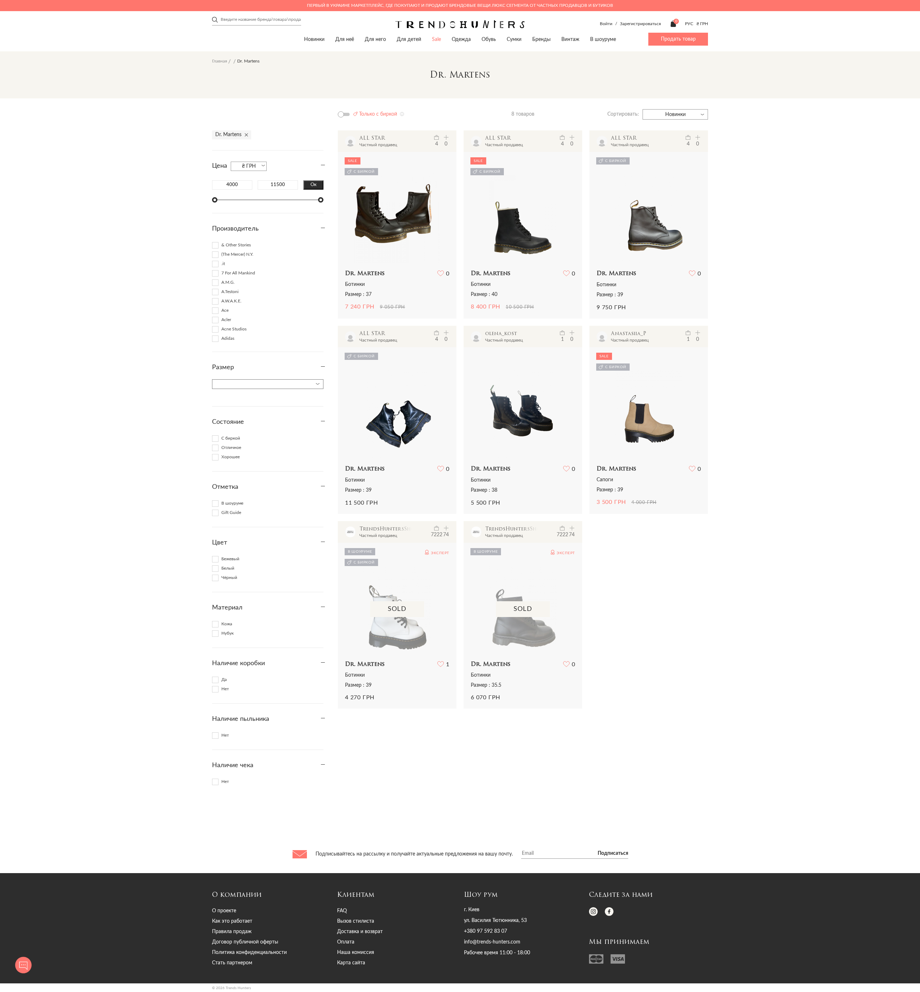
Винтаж (570, 39)
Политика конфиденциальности (249, 952)
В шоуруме (603, 39)
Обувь (489, 39)
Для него (375, 39)
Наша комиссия (355, 952)
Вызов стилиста (355, 921)
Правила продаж (232, 931)
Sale (436, 39)
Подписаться (613, 853)
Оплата (345, 942)
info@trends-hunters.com (492, 942)
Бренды (541, 39)
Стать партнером (232, 962)
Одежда (461, 39)
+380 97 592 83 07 (485, 931)
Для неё (344, 39)
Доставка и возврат (360, 931)
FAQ (342, 910)
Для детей (409, 39)
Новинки (314, 39)
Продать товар (678, 39)
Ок (313, 184)
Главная (219, 61)
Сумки (514, 39)
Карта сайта (351, 962)
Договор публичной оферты (245, 942)
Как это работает (232, 921)
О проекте (224, 910)
